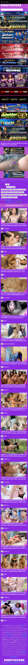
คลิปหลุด (7, 228)
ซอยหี (7, 192)
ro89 (25, 194)
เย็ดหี (6, 189)
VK (7, 187)
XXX (23, 625)
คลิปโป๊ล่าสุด (4, 194)
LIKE (3, 201)
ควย (10, 192)
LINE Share (19, 201)
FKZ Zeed (8, 200)
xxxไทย (21, 194)
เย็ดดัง (10, 189)
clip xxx (15, 197)
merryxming (4, 197)
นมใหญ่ (3, 192)
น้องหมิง (14, 189)
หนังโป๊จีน (7, 297)
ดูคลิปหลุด (23, 651)
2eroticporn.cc (14, 656)
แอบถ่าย (24, 636)
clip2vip (10, 197)
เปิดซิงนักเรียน (12, 343)
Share (8, 201)
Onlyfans (11, 636)
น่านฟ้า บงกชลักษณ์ (21, 189)
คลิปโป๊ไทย (15, 192)
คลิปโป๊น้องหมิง (11, 194)
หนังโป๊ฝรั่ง (6, 459)
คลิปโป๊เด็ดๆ (21, 192)
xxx (10, 187)
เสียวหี (3, 189)
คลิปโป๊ (13, 187)
